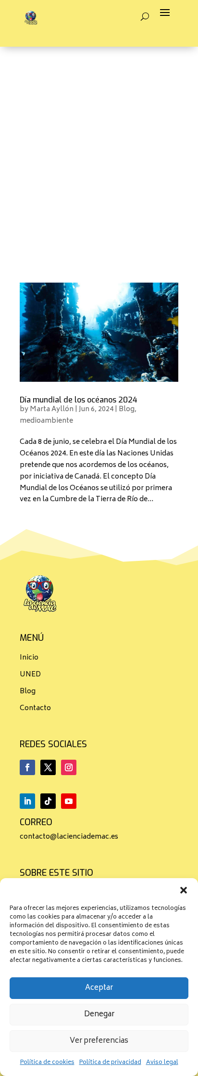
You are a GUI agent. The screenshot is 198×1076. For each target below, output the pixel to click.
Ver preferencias (99, 1041)
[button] (183, 890)
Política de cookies (47, 1063)
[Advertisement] (99, 151)
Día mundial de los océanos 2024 (78, 400)
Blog (127, 409)
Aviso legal (162, 1063)
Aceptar (99, 988)
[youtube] (68, 801)
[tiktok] (48, 801)
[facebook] (27, 767)
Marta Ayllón (52, 409)
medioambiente (46, 421)
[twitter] (48, 767)
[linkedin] (27, 801)
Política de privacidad (110, 1063)
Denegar (99, 1014)
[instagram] (68, 767)
